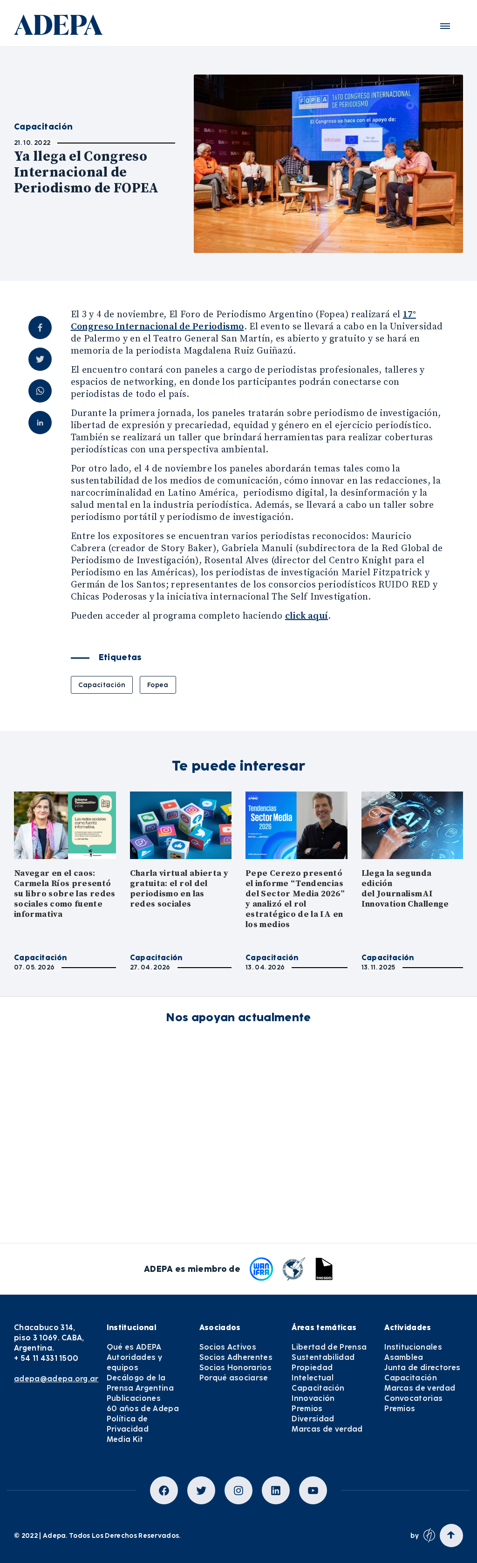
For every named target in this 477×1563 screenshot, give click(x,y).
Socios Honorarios (235, 1367)
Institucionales (413, 1347)
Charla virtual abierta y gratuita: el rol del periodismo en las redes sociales (179, 888)
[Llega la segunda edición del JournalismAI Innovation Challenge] (412, 825)
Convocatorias (413, 1398)
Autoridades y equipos (134, 1362)
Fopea (158, 684)
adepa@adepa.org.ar (56, 1378)
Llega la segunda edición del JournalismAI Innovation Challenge (405, 888)
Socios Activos (227, 1347)
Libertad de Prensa (329, 1347)
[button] (445, 26)
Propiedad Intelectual (313, 1372)
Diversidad (313, 1418)
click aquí (306, 616)
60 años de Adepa (143, 1408)
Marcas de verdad (327, 1429)
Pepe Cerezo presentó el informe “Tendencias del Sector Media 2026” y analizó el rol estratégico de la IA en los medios (295, 899)
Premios (307, 1408)
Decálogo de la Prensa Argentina (140, 1382)
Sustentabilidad (323, 1357)
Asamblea (403, 1357)
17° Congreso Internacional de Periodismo (243, 321)
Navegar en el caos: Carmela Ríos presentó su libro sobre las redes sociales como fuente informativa (65, 894)
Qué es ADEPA (134, 1347)
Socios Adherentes (236, 1357)
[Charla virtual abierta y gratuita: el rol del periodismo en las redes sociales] (181, 825)
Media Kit (125, 1439)
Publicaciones (134, 1398)
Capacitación (101, 684)
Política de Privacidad (128, 1423)
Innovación (313, 1398)
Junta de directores (422, 1367)
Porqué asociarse (233, 1377)
